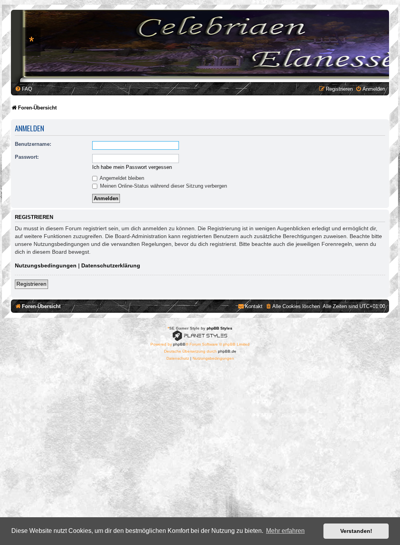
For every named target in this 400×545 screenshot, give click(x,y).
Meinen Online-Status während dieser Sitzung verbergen (162, 186)
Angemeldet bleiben (121, 178)
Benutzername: (33, 144)
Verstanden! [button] (356, 531)
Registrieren (31, 284)
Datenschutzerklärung (110, 265)
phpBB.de (227, 351)
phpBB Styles (219, 328)
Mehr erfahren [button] (285, 530)
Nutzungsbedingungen (46, 265)
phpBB (179, 344)
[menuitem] (23, 89)
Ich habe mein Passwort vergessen (132, 167)
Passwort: (27, 157)
